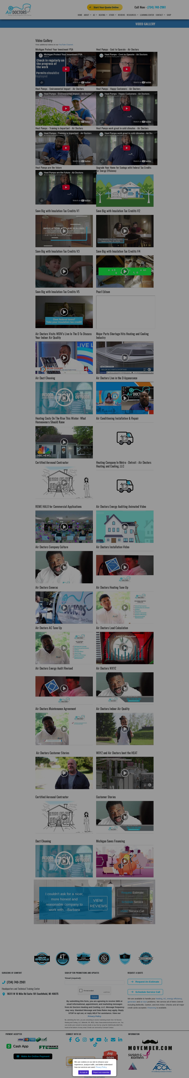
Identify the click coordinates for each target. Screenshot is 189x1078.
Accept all (83, 1072)
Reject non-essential (101, 1072)
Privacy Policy (101, 1067)
